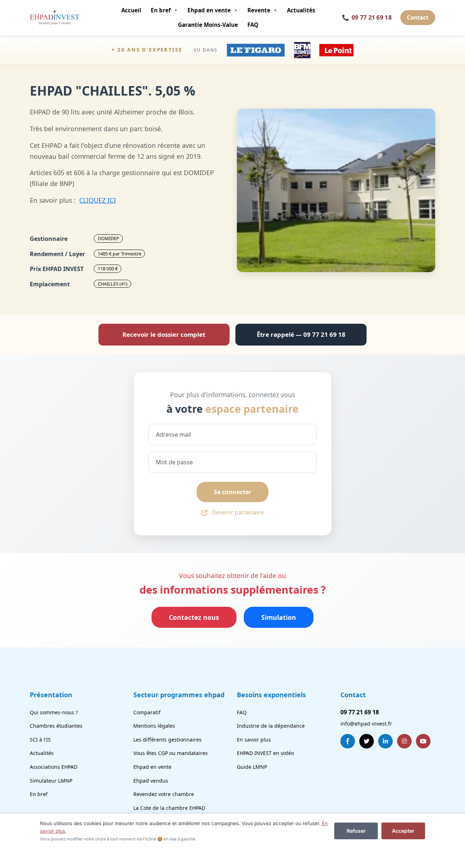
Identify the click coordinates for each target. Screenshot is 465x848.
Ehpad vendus (150, 780)
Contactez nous (194, 617)
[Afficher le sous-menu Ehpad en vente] (237, 10)
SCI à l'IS (40, 739)
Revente (258, 10)
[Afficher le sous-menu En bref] (177, 10)
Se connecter (232, 492)
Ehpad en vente (209, 10)
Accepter (403, 831)
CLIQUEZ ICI (97, 200)
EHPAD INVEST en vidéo (265, 753)
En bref (161, 10)
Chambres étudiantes (56, 725)
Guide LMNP (252, 766)
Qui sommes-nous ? (54, 712)
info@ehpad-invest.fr (366, 723)
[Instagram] (404, 741)
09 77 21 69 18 (367, 17)
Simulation (278, 617)
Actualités (301, 10)
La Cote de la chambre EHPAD (169, 807)
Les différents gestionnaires (167, 739)
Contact (418, 17)
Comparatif (147, 712)
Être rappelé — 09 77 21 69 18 (301, 334)
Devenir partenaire (238, 512)
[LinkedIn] (385, 741)
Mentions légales (154, 725)
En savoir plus (254, 739)
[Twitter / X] (366, 741)
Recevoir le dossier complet (163, 334)
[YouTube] (423, 741)
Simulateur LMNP (51, 780)
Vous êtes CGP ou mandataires (170, 753)
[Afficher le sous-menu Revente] (276, 10)
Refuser (356, 831)
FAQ (252, 24)
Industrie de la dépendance (271, 725)
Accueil (131, 10)
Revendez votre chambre (163, 794)
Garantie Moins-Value (208, 24)
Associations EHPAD (53, 766)
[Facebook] (347, 741)
